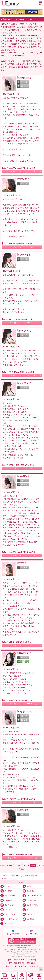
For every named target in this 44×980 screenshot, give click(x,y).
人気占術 (7, 909)
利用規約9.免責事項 (22, 67)
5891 (11, 865)
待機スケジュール (10, 895)
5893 (25, 865)
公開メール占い (10, 905)
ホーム (7, 886)
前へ (3, 865)
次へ (22, 869)
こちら (39, 945)
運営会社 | (31, 963)
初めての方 (8, 891)
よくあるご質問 (10, 914)
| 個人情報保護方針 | (16, 960)
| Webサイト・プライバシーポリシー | (22, 966)
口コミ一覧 (12, 171)
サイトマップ (9, 924)
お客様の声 (8, 900)
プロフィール (32, 171)
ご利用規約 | (31, 960)
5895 (40, 865)
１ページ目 (32, 53)
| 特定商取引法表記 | (17, 963)
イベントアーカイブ (11, 919)
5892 (18, 865)
